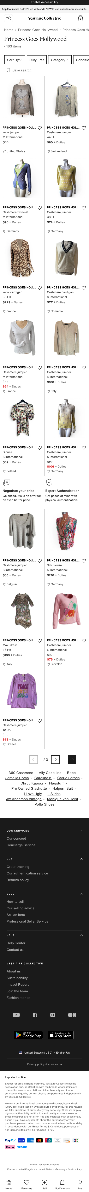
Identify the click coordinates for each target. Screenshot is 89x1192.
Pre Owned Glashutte (29, 788)
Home (8, 29)
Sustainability (17, 977)
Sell (10, 894)
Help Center (16, 942)
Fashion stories (18, 997)
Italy (79, 1169)
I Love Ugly (33, 793)
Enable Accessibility (44, 2)
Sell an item (16, 914)
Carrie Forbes (68, 778)
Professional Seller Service (27, 921)
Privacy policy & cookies (42, 1064)
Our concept (16, 838)
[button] (80, 18)
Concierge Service (21, 844)
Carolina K (43, 778)
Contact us (15, 949)
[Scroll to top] (72, 759)
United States (45, 1169)
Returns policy (18, 879)
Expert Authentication (62, 490)
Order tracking (18, 866)
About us (14, 971)
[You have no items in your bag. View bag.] (80, 18)
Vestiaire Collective (25, 963)
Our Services (18, 831)
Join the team (17, 991)
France (11, 1169)
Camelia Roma (17, 778)
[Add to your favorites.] (39, 127)
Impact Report (18, 984)
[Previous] (33, 759)
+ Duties (59, 142)
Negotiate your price (18, 490)
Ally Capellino (50, 772)
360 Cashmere (21, 772)
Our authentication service (27, 873)
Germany (60, 1169)
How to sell (15, 901)
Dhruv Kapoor (31, 783)
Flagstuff (56, 783)
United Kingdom (26, 1169)
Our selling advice (21, 908)
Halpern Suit (62, 788)
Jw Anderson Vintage (24, 799)
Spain (71, 1169)
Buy (10, 859)
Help (10, 935)
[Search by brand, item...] (8, 18)
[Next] (55, 759)
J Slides (54, 793)
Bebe (71, 772)
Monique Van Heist (62, 799)
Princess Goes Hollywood (38, 29)
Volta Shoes (44, 804)
